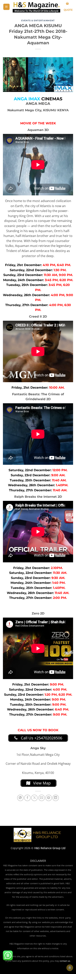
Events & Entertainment (38, 20)
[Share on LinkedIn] (55, 798)
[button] (6, 7)
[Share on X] (34, 798)
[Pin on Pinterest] (48, 798)
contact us (65, 961)
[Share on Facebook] (27, 798)
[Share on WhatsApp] (20, 798)
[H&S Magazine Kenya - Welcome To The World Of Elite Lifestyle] (36, 6)
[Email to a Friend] (41, 798)
